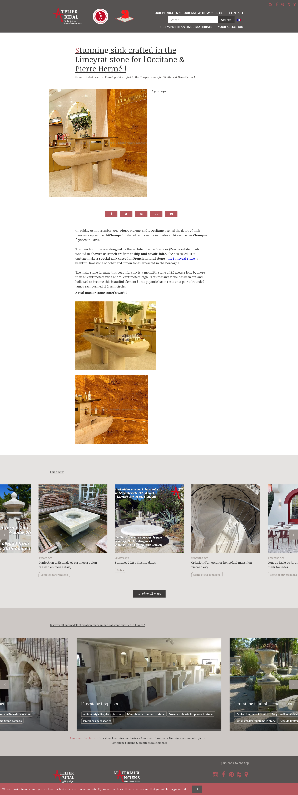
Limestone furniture (153, 738)
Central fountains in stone (252, 714)
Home (78, 77)
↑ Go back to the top (235, 763)
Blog (219, 13)
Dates (120, 570)
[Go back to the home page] (67, 16)
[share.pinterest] (141, 214)
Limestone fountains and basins (263, 703)
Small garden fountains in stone (256, 721)
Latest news (92, 77)
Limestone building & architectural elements (139, 742)
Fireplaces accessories (97, 721)
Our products (166, 13)
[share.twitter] (126, 214)
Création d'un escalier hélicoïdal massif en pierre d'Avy (221, 564)
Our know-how (197, 13)
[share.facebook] (111, 214)
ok (197, 789)
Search (226, 20)
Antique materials (186, 27)
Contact (236, 13)
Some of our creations (207, 574)
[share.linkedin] (156, 214)
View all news (151, 594)
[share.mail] (171, 214)
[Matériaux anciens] (143, 777)
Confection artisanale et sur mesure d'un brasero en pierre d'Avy (68, 564)
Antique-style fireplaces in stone (103, 714)
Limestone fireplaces (99, 703)
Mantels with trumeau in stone (146, 714)
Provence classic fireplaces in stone (191, 714)
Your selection (231, 27)
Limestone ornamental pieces (187, 738)
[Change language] (240, 20)
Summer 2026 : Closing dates (135, 562)
